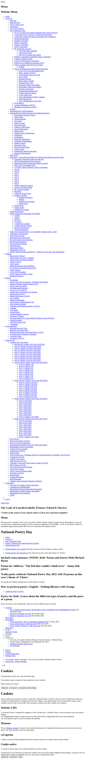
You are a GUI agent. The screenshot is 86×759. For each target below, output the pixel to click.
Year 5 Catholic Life (26, 376)
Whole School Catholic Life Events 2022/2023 (30, 399)
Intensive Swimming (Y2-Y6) (20, 614)
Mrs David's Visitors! (17, 256)
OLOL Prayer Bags (17, 469)
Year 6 (16, 183)
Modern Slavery (20, 143)
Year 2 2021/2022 (25, 427)
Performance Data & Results (20, 238)
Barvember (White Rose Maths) (30, 87)
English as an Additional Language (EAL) (29, 63)
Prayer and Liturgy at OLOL (20, 441)
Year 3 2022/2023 (25, 409)
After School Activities (18, 304)
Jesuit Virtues (14, 453)
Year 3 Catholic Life (26, 372)
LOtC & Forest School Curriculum (26, 61)
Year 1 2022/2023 (25, 405)
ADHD (17, 216)
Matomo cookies (12, 728)
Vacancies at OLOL (17, 338)
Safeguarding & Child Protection (21, 111)
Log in (7, 499)
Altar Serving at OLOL (18, 461)
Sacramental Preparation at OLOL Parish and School (28, 445)
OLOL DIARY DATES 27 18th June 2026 (25, 626)
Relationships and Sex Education (21, 447)
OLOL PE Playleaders (18, 272)
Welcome (13, 21)
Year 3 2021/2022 (25, 429)
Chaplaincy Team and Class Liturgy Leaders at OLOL (29, 463)
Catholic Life (10, 340)
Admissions (14, 27)
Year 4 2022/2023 (25, 411)
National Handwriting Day (28, 91)
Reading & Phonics (26, 198)
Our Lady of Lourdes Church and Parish (24, 485)
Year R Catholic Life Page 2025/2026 (27, 348)
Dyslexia (17, 220)
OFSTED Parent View (18, 322)
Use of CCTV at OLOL (18, 290)
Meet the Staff (15, 23)
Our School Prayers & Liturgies (21, 467)
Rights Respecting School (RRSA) (22, 266)
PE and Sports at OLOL (22, 49)
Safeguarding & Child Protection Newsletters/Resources (29, 113)
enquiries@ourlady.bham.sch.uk (21, 644)
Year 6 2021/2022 (25, 435)
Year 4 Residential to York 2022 (30, 101)
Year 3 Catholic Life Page (28, 391)
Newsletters (14, 280)
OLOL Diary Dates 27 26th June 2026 (23, 624)
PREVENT (14, 155)
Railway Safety (19, 123)
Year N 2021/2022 (25, 421)
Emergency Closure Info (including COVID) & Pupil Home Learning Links (37, 157)
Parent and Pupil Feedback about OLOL (24, 284)
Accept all (13, 688)
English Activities (20, 196)
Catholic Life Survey (17, 459)
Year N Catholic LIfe (26, 364)
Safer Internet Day (25, 99)
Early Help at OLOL (17, 236)
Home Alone (18, 131)
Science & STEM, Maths (23, 187)
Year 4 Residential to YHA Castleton (32, 97)
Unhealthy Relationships (23, 141)
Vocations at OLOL (17, 473)
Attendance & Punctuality (19, 234)
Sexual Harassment (21, 129)
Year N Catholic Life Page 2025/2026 (27, 346)
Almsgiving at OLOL (17, 451)
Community (9, 483)
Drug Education (20, 125)
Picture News (19, 206)
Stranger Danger (20, 119)
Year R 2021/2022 (25, 423)
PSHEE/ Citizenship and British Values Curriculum (32, 57)
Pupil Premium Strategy (18, 242)
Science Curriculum (21, 45)
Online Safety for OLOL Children (22, 258)
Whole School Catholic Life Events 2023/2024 (30, 381)
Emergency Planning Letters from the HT (29, 159)
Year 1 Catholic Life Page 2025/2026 (27, 350)
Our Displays (19, 103)
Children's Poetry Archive (14, 591)
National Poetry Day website (15, 549)
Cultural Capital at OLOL (23, 59)
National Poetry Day (26, 83)
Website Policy (10, 656)
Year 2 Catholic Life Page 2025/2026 (27, 352)
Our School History (17, 29)
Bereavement (14, 475)
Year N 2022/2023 (25, 401)
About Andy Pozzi (25, 53)
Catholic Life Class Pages (19, 342)
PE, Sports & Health (21, 189)
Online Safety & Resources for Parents (23, 292)
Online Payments (16, 320)
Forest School (15, 312)
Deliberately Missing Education (25, 151)
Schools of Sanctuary (26, 89)
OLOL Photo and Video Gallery (21, 274)
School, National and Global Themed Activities (31, 69)
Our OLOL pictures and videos (30, 55)
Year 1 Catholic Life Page (28, 387)
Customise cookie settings (27, 688)
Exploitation (18, 137)
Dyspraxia (18, 222)
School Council (15, 262)
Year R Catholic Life (26, 366)
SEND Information (16, 212)
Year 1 (16, 173)
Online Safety (19, 208)
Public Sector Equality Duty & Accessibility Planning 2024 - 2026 (33, 232)
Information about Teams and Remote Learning (31, 163)
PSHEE (21, 67)
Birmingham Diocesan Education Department (26, 489)
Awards (12, 109)
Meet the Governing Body (19, 330)
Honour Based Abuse (22, 147)
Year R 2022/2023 (25, 403)
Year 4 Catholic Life (26, 374)
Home (7, 17)
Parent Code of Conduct (18, 286)
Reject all (5, 688)
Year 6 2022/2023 (25, 415)
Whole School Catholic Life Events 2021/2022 (30, 419)
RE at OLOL (14, 439)
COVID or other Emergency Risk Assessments (31, 167)
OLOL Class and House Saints (21, 471)
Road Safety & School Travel (24, 115)
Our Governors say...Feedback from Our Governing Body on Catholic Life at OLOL (40, 455)
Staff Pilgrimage (15, 479)
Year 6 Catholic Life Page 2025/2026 (27, 360)
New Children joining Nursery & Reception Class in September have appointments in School (43, 610)
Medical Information (17, 300)
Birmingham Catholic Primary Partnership (25, 491)
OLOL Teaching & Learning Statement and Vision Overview (36, 33)
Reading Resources (17, 276)
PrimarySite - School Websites (16, 661)
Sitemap (8, 652)
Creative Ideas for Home (27, 93)
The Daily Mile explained (28, 51)
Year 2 (16, 175)
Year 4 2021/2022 (25, 431)
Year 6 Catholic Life (26, 379)
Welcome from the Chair (18, 328)
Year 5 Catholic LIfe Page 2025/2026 (27, 358)
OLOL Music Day (25, 95)
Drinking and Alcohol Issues (24, 133)
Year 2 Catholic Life (26, 370)
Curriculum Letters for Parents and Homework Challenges (35, 37)
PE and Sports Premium (18, 244)
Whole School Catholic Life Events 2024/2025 (30, 362)
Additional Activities (21, 210)
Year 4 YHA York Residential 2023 (31, 71)
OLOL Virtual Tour (17, 25)
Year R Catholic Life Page (28, 385)
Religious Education (21, 39)
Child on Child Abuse (22, 127)
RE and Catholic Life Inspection (21, 240)
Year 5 (16, 181)
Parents (8, 278)
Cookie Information (12, 654)
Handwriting (23, 204)
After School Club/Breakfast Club (22, 302)
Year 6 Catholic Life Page (28, 397)
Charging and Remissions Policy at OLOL (25, 306)
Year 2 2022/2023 (25, 407)
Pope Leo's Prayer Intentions (20, 443)
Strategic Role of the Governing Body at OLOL (27, 332)
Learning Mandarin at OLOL (24, 105)
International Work (16, 248)
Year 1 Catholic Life (26, 368)
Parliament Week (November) (29, 85)
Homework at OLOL (17, 294)
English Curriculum (21, 41)
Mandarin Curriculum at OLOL (25, 107)
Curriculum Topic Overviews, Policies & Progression (33, 35)
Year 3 (16, 177)
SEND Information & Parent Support (27, 161)
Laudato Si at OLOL (17, 457)
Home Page (5, 503)
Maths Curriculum (20, 43)
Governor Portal (15, 336)
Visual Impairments (21, 230)
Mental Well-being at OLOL (20, 296)
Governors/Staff (11, 326)
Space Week (23, 77)
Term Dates (14, 310)
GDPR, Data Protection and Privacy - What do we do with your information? (37, 252)
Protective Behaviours (22, 139)
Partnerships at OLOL (18, 250)
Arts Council (14, 264)
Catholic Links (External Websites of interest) (26, 481)
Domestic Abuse (20, 145)
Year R (16, 171)
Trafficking (18, 135)
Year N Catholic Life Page (28, 383)
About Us (8, 19)
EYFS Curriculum (20, 47)
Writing (21, 200)
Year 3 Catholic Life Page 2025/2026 (27, 354)
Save (20, 757)
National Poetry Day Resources (16, 553)
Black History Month (26, 81)
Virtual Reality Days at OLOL (29, 75)
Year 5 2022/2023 (25, 413)
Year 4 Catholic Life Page (28, 393)
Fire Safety (18, 121)
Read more (9, 618)
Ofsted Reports (15, 246)
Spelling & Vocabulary (27, 202)
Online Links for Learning (23, 185)
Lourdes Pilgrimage (17, 477)
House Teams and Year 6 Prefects (21, 260)
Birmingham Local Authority (20, 493)
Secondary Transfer (17, 316)
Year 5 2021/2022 (25, 433)
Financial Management (22, 153)
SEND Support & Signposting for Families (25, 214)
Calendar (13, 308)
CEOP (12, 495)
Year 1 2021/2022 (25, 425)
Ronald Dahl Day (25, 79)
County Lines (19, 149)
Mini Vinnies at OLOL (18, 465)
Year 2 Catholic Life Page (28, 389)
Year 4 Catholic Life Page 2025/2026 (27, 356)
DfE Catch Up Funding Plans (24, 165)
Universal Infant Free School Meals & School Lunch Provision (32, 318)
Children (8, 254)
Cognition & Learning (22, 224)
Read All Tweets (11, 632)
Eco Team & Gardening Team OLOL (23, 268)
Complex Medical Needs (23, 226)
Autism (16, 218)
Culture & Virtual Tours (22, 193)
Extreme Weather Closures (19, 314)
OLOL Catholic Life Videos (29, 417)
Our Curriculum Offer (17, 31)
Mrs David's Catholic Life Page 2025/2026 (29, 344)
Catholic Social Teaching (19, 449)
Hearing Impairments (21, 228)
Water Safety (18, 117)
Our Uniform (14, 298)
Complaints (14, 324)
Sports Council (15, 270)
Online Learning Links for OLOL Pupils (28, 65)
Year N (16, 169)
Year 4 (16, 179)
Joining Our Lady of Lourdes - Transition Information (29, 282)
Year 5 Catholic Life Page (28, 395)
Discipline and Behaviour (19, 288)
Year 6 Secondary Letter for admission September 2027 (29, 622)
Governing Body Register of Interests (23, 334)
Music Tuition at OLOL (27, 73)
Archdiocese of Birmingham (20, 487)
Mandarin (17, 191)
